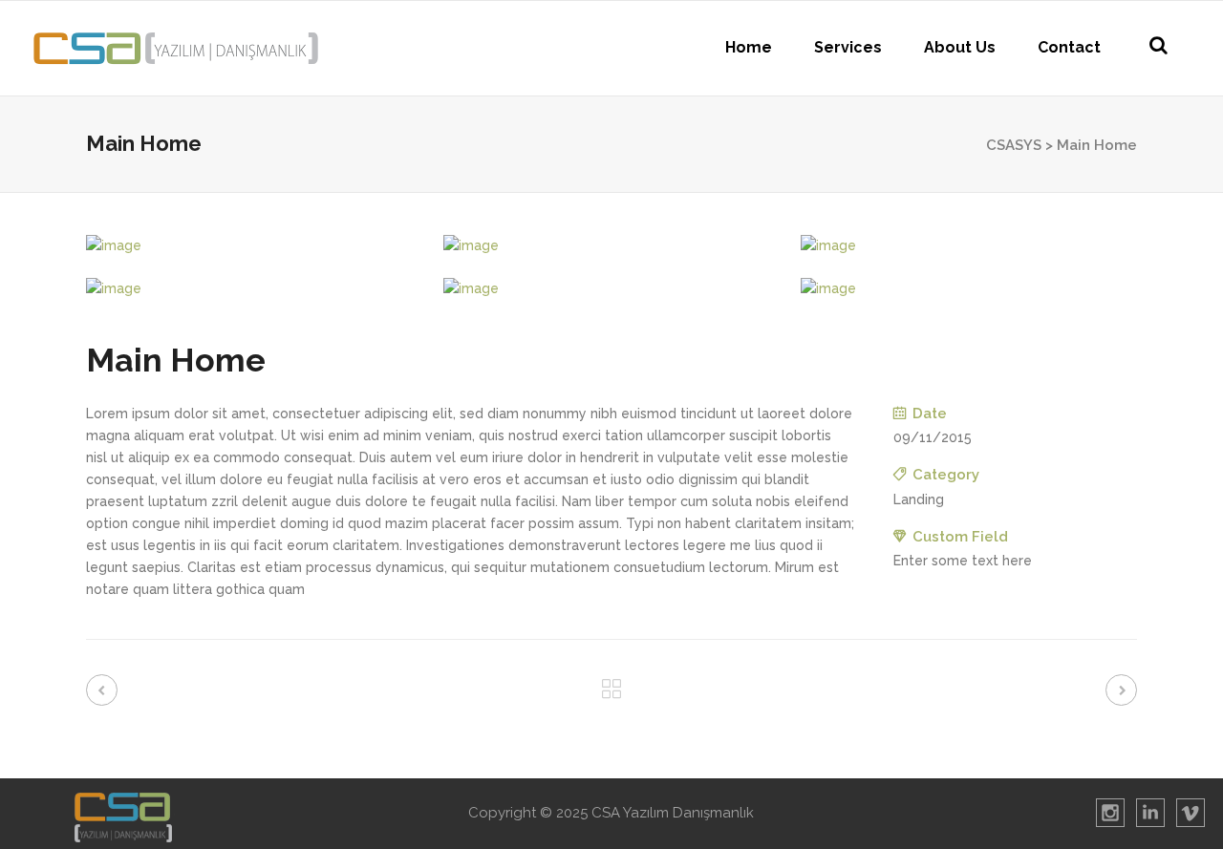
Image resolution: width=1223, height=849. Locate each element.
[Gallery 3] (969, 246)
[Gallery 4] (254, 289)
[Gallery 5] (611, 289)
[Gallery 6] (969, 289)
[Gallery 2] (611, 246)
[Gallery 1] (254, 246)
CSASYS (1013, 145)
